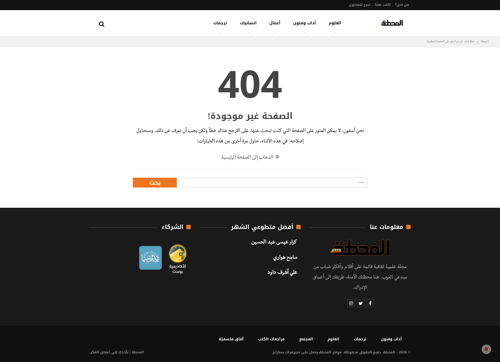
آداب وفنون (304, 23)
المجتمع (306, 339)
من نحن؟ (402, 4)
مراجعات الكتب (271, 339)
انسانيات (248, 23)
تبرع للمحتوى (359, 4)
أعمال (274, 23)
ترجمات (220, 23)
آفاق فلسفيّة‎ (231, 339)
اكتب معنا (383, 4)
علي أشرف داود (282, 273)
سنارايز (278, 352)
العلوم (335, 23)
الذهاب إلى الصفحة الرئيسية (247, 158)
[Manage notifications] (486, 349)
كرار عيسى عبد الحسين (274, 243)
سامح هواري (285, 258)
